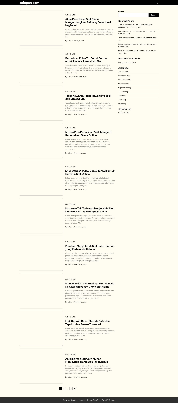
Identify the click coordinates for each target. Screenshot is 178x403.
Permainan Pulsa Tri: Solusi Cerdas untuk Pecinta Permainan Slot (86, 60)
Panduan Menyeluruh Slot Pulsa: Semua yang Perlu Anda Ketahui (89, 247)
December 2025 (124, 76)
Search (121, 12)
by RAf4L (68, 40)
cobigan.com (29, 3)
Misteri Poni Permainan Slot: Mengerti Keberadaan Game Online (88, 134)
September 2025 (124, 88)
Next (74, 388)
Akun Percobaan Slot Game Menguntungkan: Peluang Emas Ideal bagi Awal (88, 22)
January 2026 (123, 72)
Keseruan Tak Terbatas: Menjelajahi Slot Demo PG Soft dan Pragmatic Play (89, 210)
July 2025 (122, 96)
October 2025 (123, 84)
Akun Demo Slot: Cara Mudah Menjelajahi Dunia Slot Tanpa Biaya (86, 360)
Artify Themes (109, 400)
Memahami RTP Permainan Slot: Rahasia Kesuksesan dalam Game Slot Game (89, 285)
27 (71, 389)
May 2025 (122, 104)
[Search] (157, 3)
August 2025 (123, 92)
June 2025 (122, 100)
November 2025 (124, 80)
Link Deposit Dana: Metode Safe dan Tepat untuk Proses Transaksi (87, 323)
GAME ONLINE (70, 15)
